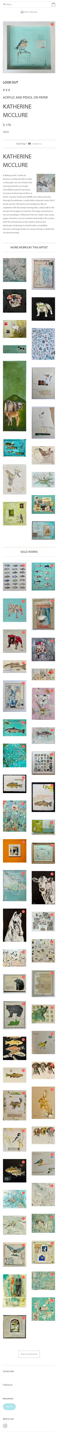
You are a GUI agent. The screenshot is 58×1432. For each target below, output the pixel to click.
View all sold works (29, 1354)
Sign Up (9, 1407)
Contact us (37, 144)
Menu (9, 4)
